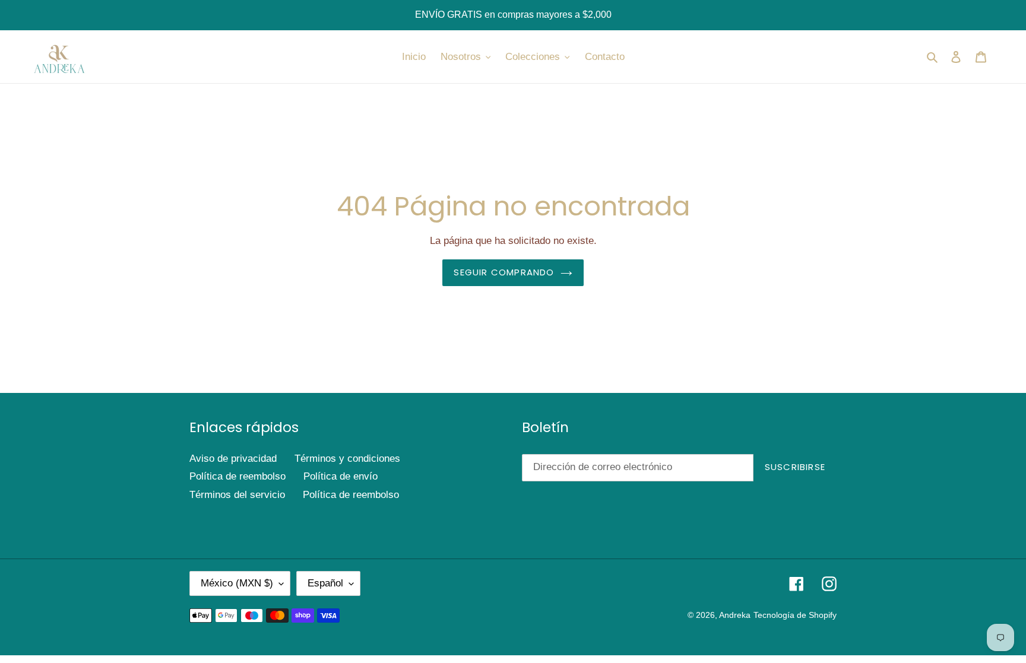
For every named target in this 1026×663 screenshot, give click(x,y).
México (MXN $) (237, 583)
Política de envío (340, 476)
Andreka (734, 615)
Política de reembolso (237, 476)
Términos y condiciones (347, 458)
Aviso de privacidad (233, 458)
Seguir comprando (504, 272)
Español (325, 583)
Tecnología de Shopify (795, 615)
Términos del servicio (237, 494)
